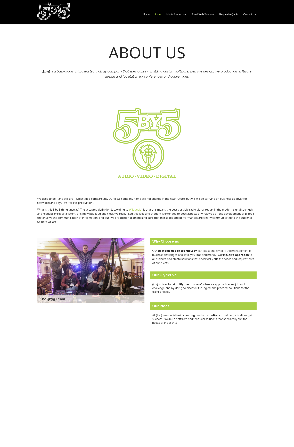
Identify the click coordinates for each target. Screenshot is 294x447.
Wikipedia (135, 209)
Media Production (176, 14)
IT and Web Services (202, 14)
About (158, 14)
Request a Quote (228, 14)
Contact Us (249, 14)
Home (146, 14)
